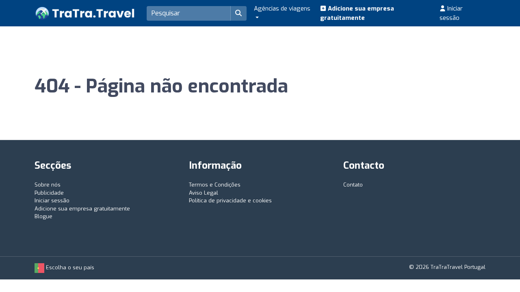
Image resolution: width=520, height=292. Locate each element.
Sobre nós (48, 184)
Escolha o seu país (69, 267)
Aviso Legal (203, 192)
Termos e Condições (214, 184)
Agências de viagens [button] (282, 8)
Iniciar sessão (451, 13)
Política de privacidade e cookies (230, 200)
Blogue (43, 216)
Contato (353, 184)
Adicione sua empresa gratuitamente (357, 13)
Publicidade (49, 192)
